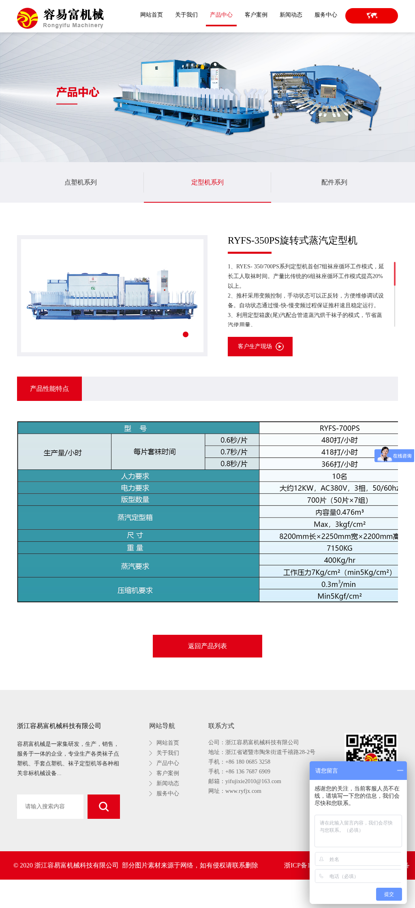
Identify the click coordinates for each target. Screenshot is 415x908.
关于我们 (186, 15)
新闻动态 (291, 15)
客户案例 (256, 15)
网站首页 (151, 15)
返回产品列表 (207, 645)
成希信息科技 (244, 893)
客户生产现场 (255, 346)
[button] (185, 334)
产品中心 (221, 15)
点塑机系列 (80, 182)
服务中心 (325, 15)
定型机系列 (207, 182)
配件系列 (334, 182)
